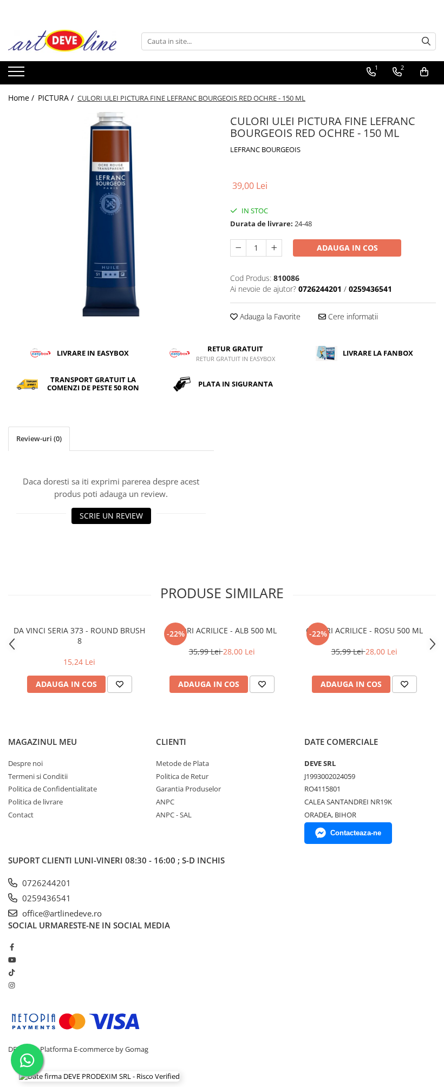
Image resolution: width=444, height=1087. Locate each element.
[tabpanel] (111, 214)
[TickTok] (11, 972)
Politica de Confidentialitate (52, 789)
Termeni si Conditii (38, 776)
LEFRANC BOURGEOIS (265, 149)
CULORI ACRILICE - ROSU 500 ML (364, 630)
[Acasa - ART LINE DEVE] (62, 41)
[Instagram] (11, 985)
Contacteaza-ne (355, 833)
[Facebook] (11, 947)
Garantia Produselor (188, 789)
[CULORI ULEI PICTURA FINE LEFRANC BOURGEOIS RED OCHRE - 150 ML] (111, 214)
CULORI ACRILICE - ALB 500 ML (222, 630)
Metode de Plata (182, 763)
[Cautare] (426, 41)
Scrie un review (111, 515)
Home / (22, 98)
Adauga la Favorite (269, 316)
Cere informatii (352, 316)
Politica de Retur (182, 776)
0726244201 (45, 883)
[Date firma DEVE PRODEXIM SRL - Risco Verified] (99, 1076)
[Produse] (17, 75)
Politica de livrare (35, 802)
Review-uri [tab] (39, 438)
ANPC (165, 802)
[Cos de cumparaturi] (424, 72)
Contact (21, 815)
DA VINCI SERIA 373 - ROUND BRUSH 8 (79, 635)
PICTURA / (57, 98)
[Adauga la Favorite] (119, 684)
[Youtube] (11, 960)
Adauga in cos (347, 248)
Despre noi (25, 763)
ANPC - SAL (174, 815)
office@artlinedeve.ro (61, 913)
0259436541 (45, 898)
